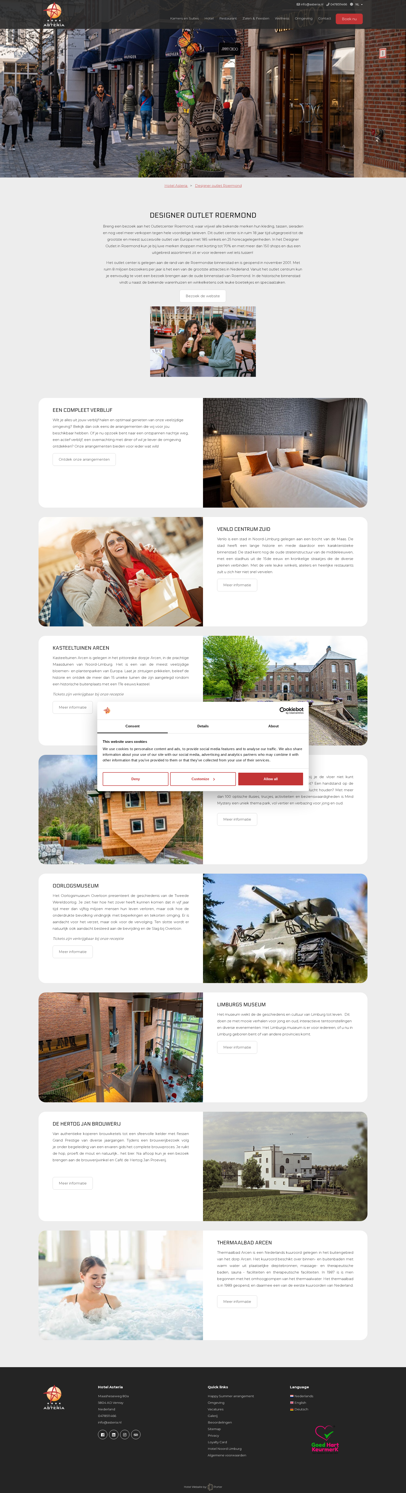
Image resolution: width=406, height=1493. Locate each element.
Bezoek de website (203, 296)
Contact (324, 18)
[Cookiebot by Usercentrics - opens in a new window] (283, 710)
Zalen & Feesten (255, 18)
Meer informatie (237, 585)
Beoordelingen (220, 1422)
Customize (200, 779)
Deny (135, 779)
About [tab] (273, 726)
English (300, 1402)
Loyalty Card (217, 1442)
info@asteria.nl (312, 4)
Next (395, 93)
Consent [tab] (132, 726)
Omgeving (303, 18)
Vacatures (215, 1409)
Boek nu (349, 19)
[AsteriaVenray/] (102, 1434)
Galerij (213, 1416)
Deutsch (301, 1409)
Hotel (209, 18)
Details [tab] (203, 726)
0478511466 (338, 4)
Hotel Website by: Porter (203, 1487)
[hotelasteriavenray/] (124, 1434)
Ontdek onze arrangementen (84, 459)
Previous (10, 93)
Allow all (271, 779)
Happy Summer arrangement (231, 1396)
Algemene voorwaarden (227, 1455)
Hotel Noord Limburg (225, 1449)
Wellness (282, 18)
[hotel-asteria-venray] (113, 1434)
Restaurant (228, 18)
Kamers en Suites (184, 18)
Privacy (213, 1435)
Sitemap (214, 1429)
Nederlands (303, 1396)
